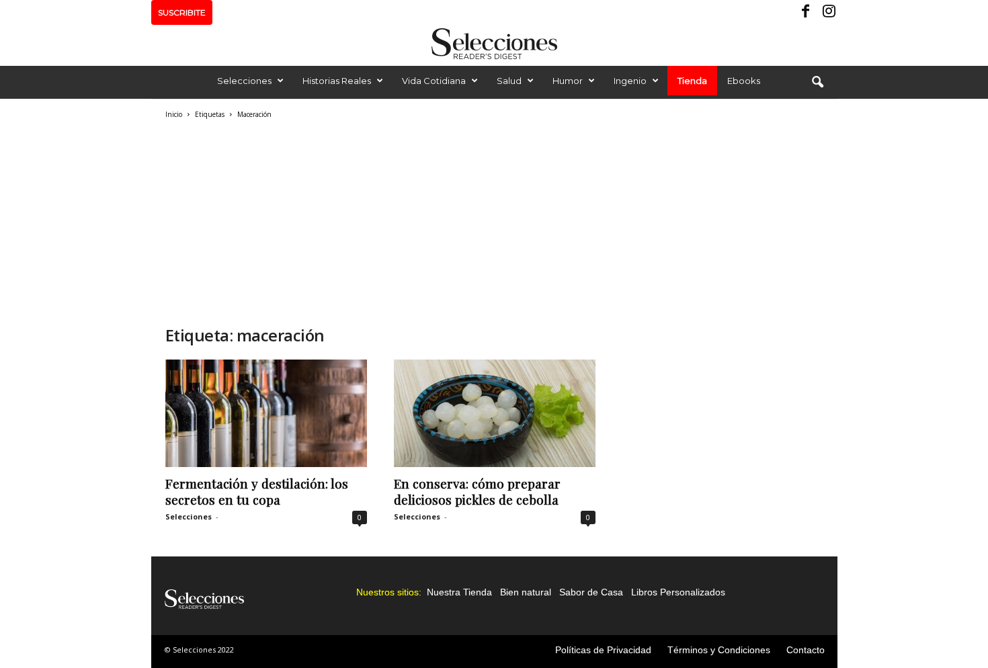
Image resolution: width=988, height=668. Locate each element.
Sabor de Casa (591, 592)
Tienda (692, 80)
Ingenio (630, 80)
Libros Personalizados (678, 592)
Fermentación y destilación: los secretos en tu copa (256, 491)
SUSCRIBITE (182, 12)
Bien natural (525, 592)
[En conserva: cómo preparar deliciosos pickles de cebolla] (494, 413)
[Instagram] (827, 12)
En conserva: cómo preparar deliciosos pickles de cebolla (477, 491)
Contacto (805, 649)
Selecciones (244, 80)
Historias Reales (336, 80)
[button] (817, 82)
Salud (509, 80)
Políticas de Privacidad (603, 649)
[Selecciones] (494, 43)
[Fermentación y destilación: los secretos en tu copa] (266, 413)
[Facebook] (806, 12)
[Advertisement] (380, 220)
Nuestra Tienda (459, 592)
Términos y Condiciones (718, 649)
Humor (567, 80)
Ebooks (743, 80)
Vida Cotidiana (434, 80)
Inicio (173, 114)
